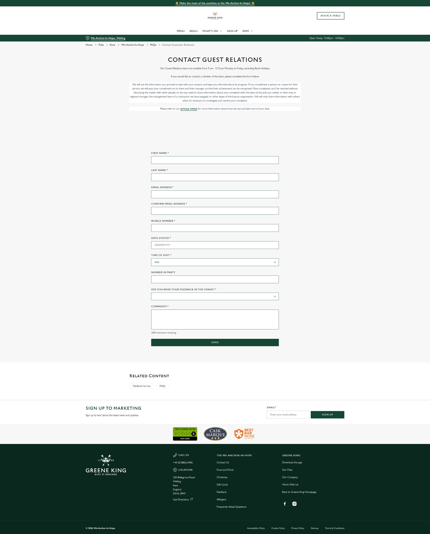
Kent (112, 44)
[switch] (173, 31)
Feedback (221, 492)
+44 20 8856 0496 (183, 462)
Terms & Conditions (334, 528)
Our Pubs (287, 469)
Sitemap (314, 528)
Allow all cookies (325, 8)
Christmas (222, 477)
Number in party (163, 272)
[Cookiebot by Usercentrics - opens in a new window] (98, 31)
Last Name (159, 170)
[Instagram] (294, 503)
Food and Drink (225, 469)
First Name (160, 153)
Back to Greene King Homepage (299, 492)
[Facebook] (284, 503)
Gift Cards (222, 484)
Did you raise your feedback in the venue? (183, 289)
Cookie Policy (278, 528)
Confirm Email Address (169, 203)
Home (89, 44)
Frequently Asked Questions (231, 506)
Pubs (101, 44)
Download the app (292, 462)
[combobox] (215, 262)
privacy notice (189, 108)
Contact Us (223, 462)
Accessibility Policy (256, 528)
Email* (271, 407)
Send (215, 342)
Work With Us (290, 484)
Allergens (221, 499)
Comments (159, 306)
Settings (249, 31)
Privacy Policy (297, 528)
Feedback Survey (141, 386)
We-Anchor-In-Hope (132, 44)
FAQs (153, 44)
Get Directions (181, 499)
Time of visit (161, 255)
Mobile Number (163, 221)
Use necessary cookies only (325, 19)
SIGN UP (327, 414)
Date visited (161, 238)
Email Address (162, 187)
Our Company (290, 477)
